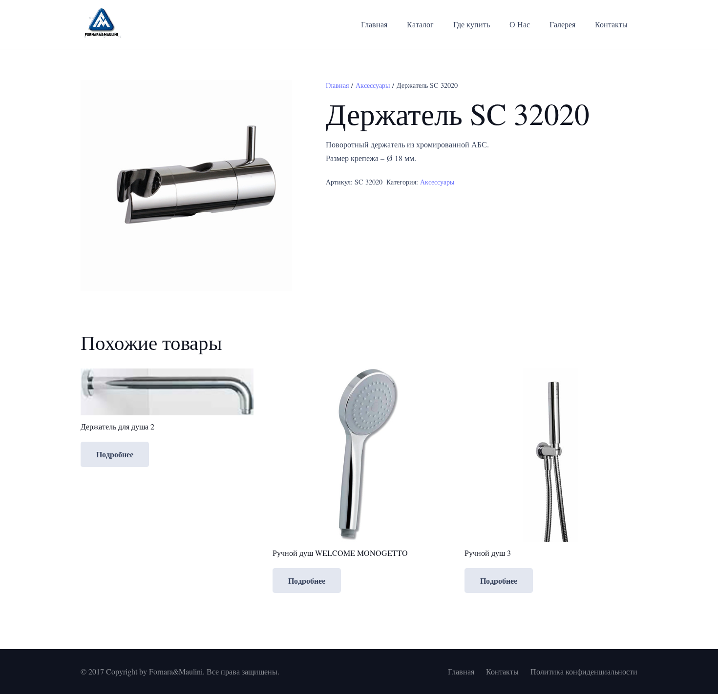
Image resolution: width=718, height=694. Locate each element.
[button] (276, 95)
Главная (337, 85)
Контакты (502, 671)
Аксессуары (373, 85)
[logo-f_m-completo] (101, 24)
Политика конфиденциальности (583, 671)
